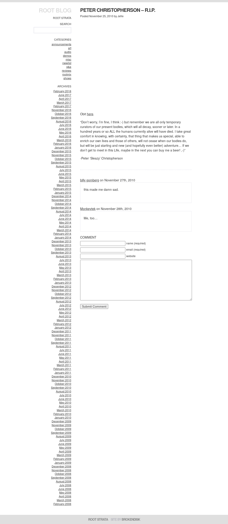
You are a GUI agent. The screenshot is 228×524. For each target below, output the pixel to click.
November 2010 (61, 380)
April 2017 (65, 99)
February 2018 (62, 91)
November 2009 (61, 425)
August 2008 (63, 481)
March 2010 (64, 410)
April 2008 (65, 496)
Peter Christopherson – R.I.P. (117, 9)
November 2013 (61, 245)
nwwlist (66, 63)
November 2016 (61, 110)
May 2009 (65, 447)
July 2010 (65, 395)
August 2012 (63, 301)
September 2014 (61, 207)
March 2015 (64, 185)
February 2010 (62, 414)
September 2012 (61, 297)
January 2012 (63, 327)
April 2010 (65, 406)
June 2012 (64, 308)
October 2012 (63, 294)
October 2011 (63, 339)
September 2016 (61, 117)
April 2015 (65, 181)
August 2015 (63, 166)
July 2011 (65, 350)
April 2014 (65, 226)
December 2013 (61, 241)
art (69, 48)
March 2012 (64, 320)
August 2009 (63, 436)
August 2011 (63, 346)
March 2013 (64, 275)
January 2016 (63, 147)
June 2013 (64, 264)
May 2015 (65, 177)
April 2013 (65, 271)
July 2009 (65, 440)
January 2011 (63, 372)
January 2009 (63, 462)
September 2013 (61, 252)
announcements (61, 44)
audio (67, 52)
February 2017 (62, 106)
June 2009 (64, 444)
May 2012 (65, 312)
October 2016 (63, 113)
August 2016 (63, 121)
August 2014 (63, 211)
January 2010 (63, 417)
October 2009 (63, 429)
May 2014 (65, 222)
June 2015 (64, 174)
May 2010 (65, 402)
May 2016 (65, 132)
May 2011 (65, 357)
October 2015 (63, 159)
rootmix (66, 74)
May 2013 (65, 267)
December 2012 (61, 286)
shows (67, 78)
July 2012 (65, 305)
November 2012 (61, 290)
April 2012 (65, 316)
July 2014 (65, 215)
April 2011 (65, 361)
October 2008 (63, 474)
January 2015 (63, 192)
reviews (66, 70)
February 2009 (62, 459)
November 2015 (61, 155)
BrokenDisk (131, 519)
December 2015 (61, 151)
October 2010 (63, 384)
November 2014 (61, 200)
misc (68, 59)
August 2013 (63, 256)
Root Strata (62, 18)
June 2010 (64, 399)
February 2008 (62, 504)
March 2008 (64, 500)
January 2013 (63, 282)
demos (67, 55)
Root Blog (55, 10)
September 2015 (61, 162)
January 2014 (63, 237)
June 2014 (64, 218)
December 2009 (61, 421)
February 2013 (62, 279)
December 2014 (61, 196)
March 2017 (64, 102)
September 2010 (61, 387)
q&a (68, 67)
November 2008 (61, 470)
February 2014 (62, 233)
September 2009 (61, 432)
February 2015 (62, 189)
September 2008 (61, 477)
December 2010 (61, 376)
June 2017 (64, 95)
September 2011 (61, 342)
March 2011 (64, 365)
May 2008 (65, 492)
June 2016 (64, 128)
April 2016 (65, 136)
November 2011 (61, 335)
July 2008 (65, 485)
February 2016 (62, 143)
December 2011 (61, 331)
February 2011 (62, 369)
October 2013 (63, 249)
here (90, 114)
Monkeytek (88, 208)
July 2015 (65, 170)
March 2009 (64, 455)
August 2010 (63, 391)
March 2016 (64, 140)
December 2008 (61, 466)
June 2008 (64, 489)
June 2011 (64, 354)
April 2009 (65, 451)
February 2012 (62, 324)
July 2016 (65, 125)
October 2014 (63, 203)
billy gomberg (89, 180)
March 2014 (64, 230)
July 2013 (65, 260)
